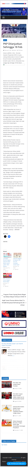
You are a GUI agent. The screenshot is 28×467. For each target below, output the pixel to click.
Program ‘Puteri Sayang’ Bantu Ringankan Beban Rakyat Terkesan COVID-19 (15, 296)
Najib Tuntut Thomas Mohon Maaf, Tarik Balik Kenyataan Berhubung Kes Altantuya (13, 303)
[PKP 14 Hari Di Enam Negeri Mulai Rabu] (7, 275)
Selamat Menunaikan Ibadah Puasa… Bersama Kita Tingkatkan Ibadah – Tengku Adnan (18, 410)
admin (15, 50)
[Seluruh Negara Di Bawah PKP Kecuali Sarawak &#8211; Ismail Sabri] (17, 255)
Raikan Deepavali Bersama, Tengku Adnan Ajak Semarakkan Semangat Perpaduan (19, 424)
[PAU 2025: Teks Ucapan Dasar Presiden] (7, 386)
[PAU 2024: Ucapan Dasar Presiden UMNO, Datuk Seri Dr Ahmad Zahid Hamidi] (7, 398)
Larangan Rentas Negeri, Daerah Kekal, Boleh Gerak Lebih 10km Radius (7, 262)
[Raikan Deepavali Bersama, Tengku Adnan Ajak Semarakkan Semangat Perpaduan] (7, 426)
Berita (5, 40)
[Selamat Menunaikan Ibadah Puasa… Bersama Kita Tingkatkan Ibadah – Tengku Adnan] (7, 411)
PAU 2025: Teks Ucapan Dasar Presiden (17, 384)
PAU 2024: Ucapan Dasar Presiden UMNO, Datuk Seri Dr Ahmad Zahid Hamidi (18, 396)
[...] (13, 355)
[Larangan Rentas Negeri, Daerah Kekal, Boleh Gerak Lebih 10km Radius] (7, 255)
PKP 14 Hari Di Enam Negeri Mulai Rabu (7, 280)
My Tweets (4, 444)
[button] (16, 463)
